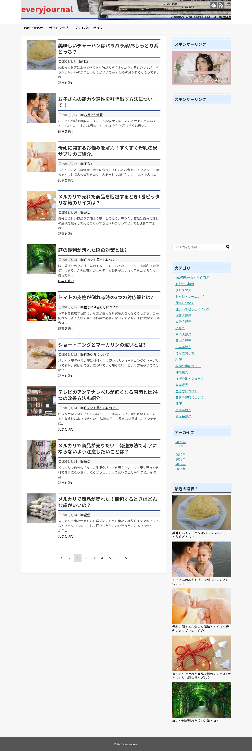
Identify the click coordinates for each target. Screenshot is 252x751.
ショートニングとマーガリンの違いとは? (102, 344)
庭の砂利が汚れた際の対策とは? (92, 249)
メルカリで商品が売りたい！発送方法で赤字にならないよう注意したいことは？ (107, 448)
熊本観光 (181, 384)
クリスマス (183, 290)
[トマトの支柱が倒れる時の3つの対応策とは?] (41, 306)
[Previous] (69, 558)
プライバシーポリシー (90, 27)
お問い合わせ (33, 27)
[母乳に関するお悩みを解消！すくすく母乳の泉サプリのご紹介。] (41, 157)
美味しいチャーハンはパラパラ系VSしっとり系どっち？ (108, 48)
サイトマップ (58, 27)
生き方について (186, 391)
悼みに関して (184, 353)
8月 (181, 446)
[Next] (118, 558)
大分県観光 (183, 321)
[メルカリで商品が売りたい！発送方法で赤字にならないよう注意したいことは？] (41, 454)
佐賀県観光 (183, 315)
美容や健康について (189, 397)
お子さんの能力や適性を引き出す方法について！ (105, 101)
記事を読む (66, 82)
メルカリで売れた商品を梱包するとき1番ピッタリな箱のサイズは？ (109, 199)
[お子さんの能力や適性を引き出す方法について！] (41, 108)
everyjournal (47, 9)
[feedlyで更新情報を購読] (213, 5)
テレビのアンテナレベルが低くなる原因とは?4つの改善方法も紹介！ (108, 394)
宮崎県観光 (183, 334)
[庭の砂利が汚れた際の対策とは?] (41, 259)
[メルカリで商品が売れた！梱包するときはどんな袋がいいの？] (41, 508)
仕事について (184, 302)
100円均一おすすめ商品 (192, 277)
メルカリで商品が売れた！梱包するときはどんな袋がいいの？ (107, 501)
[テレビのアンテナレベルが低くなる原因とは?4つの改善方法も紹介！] (41, 401)
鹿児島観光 (183, 416)
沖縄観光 (181, 372)
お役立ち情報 (93, 114)
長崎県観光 (183, 410)
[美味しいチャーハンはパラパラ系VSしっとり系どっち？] (41, 55)
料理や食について (96, 354)
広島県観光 (183, 346)
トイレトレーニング (189, 296)
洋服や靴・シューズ (189, 378)
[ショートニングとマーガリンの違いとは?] (41, 354)
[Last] (126, 558)
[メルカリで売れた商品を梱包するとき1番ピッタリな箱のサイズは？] (41, 206)
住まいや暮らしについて (101, 259)
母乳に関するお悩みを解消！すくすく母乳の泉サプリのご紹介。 (107, 150)
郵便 (87, 212)
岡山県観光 (183, 340)
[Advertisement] (201, 175)
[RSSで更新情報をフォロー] (221, 5)
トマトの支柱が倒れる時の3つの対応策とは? (105, 297)
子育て (88, 163)
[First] (61, 558)
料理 (85, 61)
